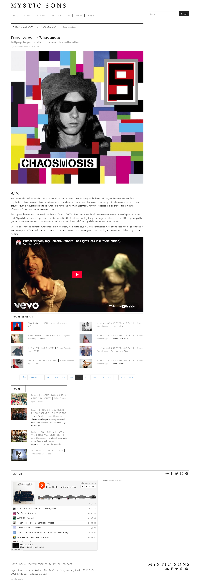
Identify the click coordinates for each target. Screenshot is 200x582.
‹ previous (33, 377)
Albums (73, 26)
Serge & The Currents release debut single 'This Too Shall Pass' (49, 413)
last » (131, 377)
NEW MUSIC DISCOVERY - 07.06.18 (115, 360)
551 (71, 377)
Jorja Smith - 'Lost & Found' (44, 335)
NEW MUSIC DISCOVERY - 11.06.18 (115, 335)
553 (86, 377)
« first (24, 377)
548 (48, 377)
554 (94, 377)
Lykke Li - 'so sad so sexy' (42, 360)
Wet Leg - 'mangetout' (49, 450)
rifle (21, 578)
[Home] (38, 5)
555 (102, 377)
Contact (91, 15)
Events (78, 15)
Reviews (41, 15)
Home (16, 15)
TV (69, 15)
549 (56, 377)
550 (63, 377)
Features (57, 15)
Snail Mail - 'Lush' (38, 323)
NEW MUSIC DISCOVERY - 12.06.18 (115, 323)
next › (122, 377)
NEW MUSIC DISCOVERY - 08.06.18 (115, 348)
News (27, 15)
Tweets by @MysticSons (112, 480)
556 (109, 377)
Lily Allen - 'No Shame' (41, 348)
